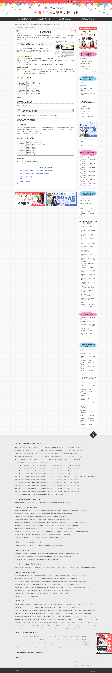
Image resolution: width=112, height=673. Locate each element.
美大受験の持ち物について (87, 321)
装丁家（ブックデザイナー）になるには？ (88, 407)
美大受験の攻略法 (88, 314)
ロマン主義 (67, 625)
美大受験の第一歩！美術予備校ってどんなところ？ (28, 499)
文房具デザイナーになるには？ (87, 421)
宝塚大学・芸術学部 (30, 531)
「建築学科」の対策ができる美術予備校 (88, 176)
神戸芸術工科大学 (40, 531)
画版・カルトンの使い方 (20, 613)
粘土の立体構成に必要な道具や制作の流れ (48, 622)
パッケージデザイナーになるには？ (88, 403)
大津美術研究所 (32, 462)
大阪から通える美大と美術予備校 (38, 471)
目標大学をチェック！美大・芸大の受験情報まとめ (28, 507)
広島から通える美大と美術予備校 (22, 485)
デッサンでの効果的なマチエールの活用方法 (82, 619)
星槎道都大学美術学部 (31, 528)
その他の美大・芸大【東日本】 (22, 537)
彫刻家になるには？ (86, 410)
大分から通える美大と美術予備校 (71, 491)
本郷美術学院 (59, 450)
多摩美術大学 (75, 510)
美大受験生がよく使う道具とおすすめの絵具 (44, 610)
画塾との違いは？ (85, 90)
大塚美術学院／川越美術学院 (21, 453)
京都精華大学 (44, 534)
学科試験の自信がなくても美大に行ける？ (88, 283)
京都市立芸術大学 (85, 114)
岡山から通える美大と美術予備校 (55, 473)
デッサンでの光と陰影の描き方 (68, 613)
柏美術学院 (66, 453)
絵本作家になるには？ (86, 360)
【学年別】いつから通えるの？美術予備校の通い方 (88, 193)
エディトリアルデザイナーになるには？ (88, 399)
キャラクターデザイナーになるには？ (88, 367)
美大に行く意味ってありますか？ (88, 231)
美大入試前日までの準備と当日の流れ (63, 610)
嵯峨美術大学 (75, 525)
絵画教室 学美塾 (59, 453)
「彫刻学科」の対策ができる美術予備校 (88, 168)
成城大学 (48, 531)
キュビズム (36, 628)
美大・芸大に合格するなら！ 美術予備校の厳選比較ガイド (85, 1)
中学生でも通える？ (86, 198)
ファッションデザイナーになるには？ (88, 382)
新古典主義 (60, 625)
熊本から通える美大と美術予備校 (54, 482)
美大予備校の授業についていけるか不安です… (88, 251)
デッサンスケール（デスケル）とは (67, 622)
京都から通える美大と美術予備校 (22, 473)
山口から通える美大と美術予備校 (38, 485)
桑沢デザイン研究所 (64, 519)
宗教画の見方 (77, 628)
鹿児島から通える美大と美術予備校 (39, 494)
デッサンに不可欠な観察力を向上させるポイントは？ (42, 616)
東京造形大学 (18, 513)
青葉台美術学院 (66, 450)
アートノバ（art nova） (27, 179)
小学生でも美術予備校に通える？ (88, 214)
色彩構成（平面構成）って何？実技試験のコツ (44, 607)
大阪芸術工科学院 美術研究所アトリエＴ (53, 456)
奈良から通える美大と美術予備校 (71, 468)
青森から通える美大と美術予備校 (38, 476)
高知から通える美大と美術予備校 (38, 488)
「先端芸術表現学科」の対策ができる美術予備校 (88, 184)
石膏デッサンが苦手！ (86, 302)
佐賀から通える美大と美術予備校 (38, 491)
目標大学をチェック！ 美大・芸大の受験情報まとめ (66, 19)
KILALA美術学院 (26, 181)
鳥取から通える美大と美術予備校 (72, 473)
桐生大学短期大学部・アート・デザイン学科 (47, 528)
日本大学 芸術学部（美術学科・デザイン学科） (25, 519)
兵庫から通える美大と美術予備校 (22, 465)
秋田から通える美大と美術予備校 (71, 476)
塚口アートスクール (76, 456)
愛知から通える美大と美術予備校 (38, 479)
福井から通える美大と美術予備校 (54, 488)
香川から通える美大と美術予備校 (71, 485)
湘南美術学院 (84, 58)
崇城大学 (41, 525)
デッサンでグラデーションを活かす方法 (36, 613)
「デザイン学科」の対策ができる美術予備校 (88, 180)
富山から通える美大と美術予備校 (22, 482)
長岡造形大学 (27, 522)
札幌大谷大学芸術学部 (20, 528)
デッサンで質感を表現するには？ (83, 613)
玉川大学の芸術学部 (41, 519)
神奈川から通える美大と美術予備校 (72, 465)
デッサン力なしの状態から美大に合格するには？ (88, 291)
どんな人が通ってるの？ (87, 88)
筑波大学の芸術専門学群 (35, 513)
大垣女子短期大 (79, 528)
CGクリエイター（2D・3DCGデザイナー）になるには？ (88, 378)
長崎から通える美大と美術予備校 (54, 491)
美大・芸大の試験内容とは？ (56, 537)
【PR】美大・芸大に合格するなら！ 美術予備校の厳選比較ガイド (34, 669)
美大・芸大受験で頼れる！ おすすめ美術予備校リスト (25, 19)
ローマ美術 (86, 622)
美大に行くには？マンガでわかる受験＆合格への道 (28, 542)
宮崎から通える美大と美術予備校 (22, 494)
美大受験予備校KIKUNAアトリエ (40, 450)
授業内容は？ (84, 85)
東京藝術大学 (84, 106)
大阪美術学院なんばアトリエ (21, 462)
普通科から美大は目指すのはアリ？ (88, 275)
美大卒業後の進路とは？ (87, 267)
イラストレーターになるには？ (87, 350)
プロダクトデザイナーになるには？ (88, 386)
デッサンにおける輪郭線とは (52, 613)
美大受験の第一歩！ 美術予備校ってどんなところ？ (46, 19)
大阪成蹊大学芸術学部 (20, 531)
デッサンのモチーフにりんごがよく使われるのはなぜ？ (34, 619)
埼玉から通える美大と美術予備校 (22, 468)
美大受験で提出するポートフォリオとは (88, 334)
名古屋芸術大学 (62, 528)
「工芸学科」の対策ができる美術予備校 (88, 172)
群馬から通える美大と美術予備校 (54, 471)
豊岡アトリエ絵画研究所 (20, 459)
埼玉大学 (66, 531)
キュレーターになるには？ (87, 370)
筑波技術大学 (60, 531)
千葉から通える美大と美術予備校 (38, 465)
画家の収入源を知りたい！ (21, 590)
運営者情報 (19, 657)
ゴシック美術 (32, 625)
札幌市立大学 (70, 522)
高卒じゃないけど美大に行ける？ (88, 255)
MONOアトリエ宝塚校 (32, 459)
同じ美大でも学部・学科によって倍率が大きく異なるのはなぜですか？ (51, 587)
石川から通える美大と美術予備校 (54, 476)
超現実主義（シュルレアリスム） (24, 628)
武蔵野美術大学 (82, 510)
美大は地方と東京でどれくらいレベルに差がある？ (39, 590)
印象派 (77, 625)
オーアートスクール (43, 459)
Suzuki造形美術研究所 (43, 462)
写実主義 (73, 625)
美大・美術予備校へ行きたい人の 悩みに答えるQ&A (88, 222)
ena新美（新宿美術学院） (87, 69)
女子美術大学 (25, 513)
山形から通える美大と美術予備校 (87, 476)
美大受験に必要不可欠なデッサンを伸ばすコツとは (67, 607)
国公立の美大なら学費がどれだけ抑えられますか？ (88, 235)
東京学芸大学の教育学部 (67, 513)
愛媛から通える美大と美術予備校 (22, 488)
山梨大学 (53, 531)
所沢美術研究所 (73, 453)
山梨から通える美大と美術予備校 (71, 488)
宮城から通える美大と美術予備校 (22, 476)
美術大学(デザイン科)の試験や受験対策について (84, 610)
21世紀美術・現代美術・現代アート (55, 628)
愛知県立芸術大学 (85, 108)
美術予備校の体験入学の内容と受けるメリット (88, 94)
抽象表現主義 (43, 628)
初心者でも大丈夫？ (86, 211)
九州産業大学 (35, 525)
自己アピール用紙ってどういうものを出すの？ (88, 298)
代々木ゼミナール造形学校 (82, 447)
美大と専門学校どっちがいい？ (87, 247)
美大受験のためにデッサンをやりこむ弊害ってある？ (88, 305)
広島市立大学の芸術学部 (87, 116)
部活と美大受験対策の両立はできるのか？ (88, 264)
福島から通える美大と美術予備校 (71, 479)
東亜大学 (54, 525)
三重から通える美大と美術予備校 (54, 468)
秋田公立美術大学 (19, 522)
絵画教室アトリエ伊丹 (62, 459)
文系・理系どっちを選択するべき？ (88, 279)
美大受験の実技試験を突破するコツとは (88, 318)
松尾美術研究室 (52, 459)
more (93, 71)
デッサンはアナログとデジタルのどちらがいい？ (88, 295)
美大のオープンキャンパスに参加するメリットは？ (63, 590)
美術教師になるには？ (86, 389)
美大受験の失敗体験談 (86, 330)
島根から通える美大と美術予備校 (71, 482)
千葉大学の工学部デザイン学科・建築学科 (24, 516)
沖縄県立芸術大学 (67, 510)
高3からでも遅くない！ (86, 203)
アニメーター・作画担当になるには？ (88, 357)
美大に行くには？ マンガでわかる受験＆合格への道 (86, 19)
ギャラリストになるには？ (87, 415)
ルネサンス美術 (39, 625)
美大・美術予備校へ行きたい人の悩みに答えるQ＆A (28, 572)
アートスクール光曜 (26, 176)
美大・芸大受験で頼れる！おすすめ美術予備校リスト (35, 173)
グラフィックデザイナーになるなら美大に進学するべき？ (88, 243)
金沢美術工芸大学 (85, 111)
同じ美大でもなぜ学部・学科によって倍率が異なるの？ (88, 287)
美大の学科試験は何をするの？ (87, 239)
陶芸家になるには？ (86, 395)
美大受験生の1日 (85, 328)
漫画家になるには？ (86, 353)
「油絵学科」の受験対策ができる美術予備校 (88, 160)
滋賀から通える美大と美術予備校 (22, 471)
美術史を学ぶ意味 (69, 628)
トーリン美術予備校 (69, 447)
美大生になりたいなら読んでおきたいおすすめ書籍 (59, 619)
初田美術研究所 (67, 456)
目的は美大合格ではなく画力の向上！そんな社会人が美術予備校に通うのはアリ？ (88, 260)
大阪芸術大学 (62, 522)
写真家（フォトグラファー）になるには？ (88, 392)
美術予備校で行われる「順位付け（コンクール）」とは (88, 325)
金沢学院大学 (42, 522)
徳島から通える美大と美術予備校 (54, 485)
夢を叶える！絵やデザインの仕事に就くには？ (88, 345)
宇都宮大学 (72, 531)
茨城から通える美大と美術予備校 (38, 468)
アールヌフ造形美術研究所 (75, 459)
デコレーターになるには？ (87, 418)
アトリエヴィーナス (33, 453)
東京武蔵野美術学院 (19, 450)
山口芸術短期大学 (68, 534)
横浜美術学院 (52, 450)
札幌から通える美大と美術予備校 (71, 471)
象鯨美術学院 (42, 453)
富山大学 (48, 522)
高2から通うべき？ (85, 200)
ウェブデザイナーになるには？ (87, 374)
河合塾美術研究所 (85, 66)
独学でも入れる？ (85, 141)
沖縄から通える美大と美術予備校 (55, 494)
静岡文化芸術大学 (19, 525)
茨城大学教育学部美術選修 (82, 531)
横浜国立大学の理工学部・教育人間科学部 (51, 513)
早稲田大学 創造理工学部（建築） (61, 516)
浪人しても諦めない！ (86, 206)
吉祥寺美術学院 (28, 456)
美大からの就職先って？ (87, 145)
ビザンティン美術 (23, 625)
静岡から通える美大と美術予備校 (22, 479)
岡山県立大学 (27, 525)
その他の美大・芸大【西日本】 (42, 537)
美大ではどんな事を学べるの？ (88, 152)
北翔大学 (59, 525)
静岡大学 (76, 522)
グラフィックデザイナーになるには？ (88, 363)
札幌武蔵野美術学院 (19, 456)
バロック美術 (47, 625)
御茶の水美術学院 (85, 63)
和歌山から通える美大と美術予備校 (39, 473)
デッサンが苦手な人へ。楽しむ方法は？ (64, 616)
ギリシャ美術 (80, 622)
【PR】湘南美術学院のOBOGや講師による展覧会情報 (29, 652)
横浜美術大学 (35, 522)
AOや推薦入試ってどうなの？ (88, 139)
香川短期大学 (59, 534)
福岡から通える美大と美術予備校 (38, 482)
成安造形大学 (52, 534)
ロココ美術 (54, 625)
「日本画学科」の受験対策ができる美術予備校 (88, 156)
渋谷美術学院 (75, 450)
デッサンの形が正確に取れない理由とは (24, 610)
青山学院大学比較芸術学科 (21, 534)
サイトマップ (94, 671)
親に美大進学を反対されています (88, 227)
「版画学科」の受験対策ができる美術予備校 (88, 164)
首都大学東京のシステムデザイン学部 (43, 516)
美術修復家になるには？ (87, 413)
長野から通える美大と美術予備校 (22, 491)
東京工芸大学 (55, 522)
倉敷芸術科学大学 (67, 525)
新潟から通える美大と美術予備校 (54, 479)
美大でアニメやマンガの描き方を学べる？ (88, 271)
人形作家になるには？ (86, 424)
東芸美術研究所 (50, 453)
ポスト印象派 (84, 625)
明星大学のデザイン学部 (53, 519)
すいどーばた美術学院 (86, 61)
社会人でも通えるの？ (86, 208)
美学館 (80, 450)
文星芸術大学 (47, 525)
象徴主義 (90, 625)
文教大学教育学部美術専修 (34, 534)
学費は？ (83, 83)
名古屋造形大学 (70, 528)
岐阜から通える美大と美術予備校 (54, 465)
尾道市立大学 (82, 522)
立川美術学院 (28, 450)
